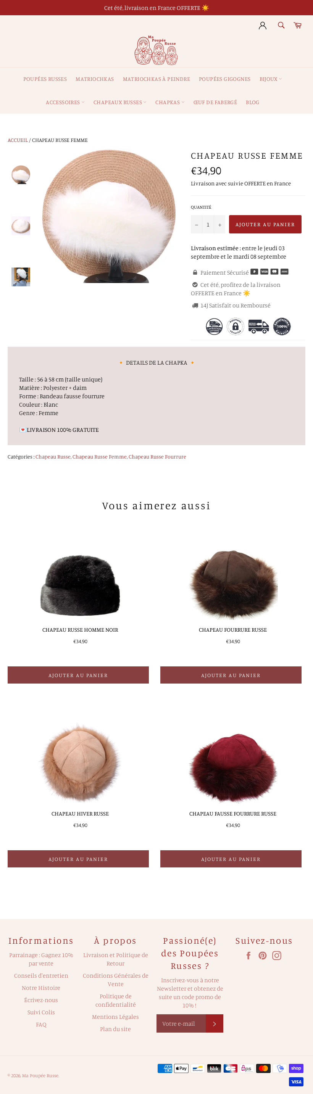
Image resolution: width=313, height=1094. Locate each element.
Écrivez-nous (41, 1000)
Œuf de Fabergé (215, 102)
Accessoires (63, 102)
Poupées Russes (45, 78)
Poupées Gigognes (224, 78)
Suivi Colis (41, 1012)
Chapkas (168, 102)
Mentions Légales (115, 1016)
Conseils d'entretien (41, 975)
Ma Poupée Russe (40, 1075)
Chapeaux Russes (118, 102)
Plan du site (115, 1029)
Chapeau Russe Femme (100, 456)
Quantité (201, 207)
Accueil (18, 140)
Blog (253, 102)
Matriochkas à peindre (156, 78)
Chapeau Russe (53, 456)
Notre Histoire (41, 987)
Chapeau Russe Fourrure (157, 456)
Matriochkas (95, 78)
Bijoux (269, 78)
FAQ (41, 1024)
